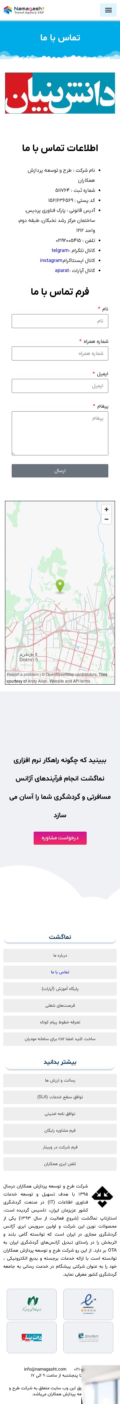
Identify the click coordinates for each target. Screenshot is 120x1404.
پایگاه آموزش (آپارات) (60, 989)
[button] (108, 10)
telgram (60, 250)
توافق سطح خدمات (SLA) (60, 1097)
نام (104, 309)
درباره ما (60, 956)
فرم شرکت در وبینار (60, 1147)
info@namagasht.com (45, 1370)
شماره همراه (95, 341)
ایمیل (102, 374)
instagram (51, 260)
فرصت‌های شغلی (60, 1006)
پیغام (102, 406)
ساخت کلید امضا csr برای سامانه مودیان (60, 1039)
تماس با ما (60, 972)
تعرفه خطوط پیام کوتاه (60, 1022)
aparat (62, 270)
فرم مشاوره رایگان (60, 1131)
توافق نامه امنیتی (60, 1114)
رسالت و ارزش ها (60, 1081)
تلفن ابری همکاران (60, 1164)
